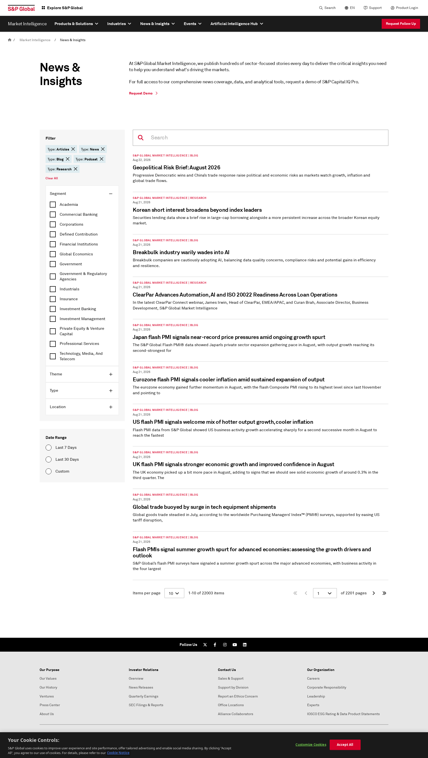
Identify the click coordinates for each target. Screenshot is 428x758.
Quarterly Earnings (143, 696)
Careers (313, 678)
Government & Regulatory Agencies (83, 276)
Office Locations (231, 705)
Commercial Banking (79, 214)
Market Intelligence (35, 40)
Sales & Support (230, 678)
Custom (62, 471)
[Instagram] (225, 645)
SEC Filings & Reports (146, 705)
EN (352, 8)
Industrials (69, 289)
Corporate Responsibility (326, 687)
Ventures (47, 696)
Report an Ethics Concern (238, 696)
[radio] (49, 448)
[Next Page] (373, 593)
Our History (48, 687)
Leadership (316, 696)
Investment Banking (78, 308)
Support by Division (233, 687)
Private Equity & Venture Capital (82, 331)
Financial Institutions (79, 244)
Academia (69, 204)
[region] (214, 745)
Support (375, 8)
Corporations (71, 224)
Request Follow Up (401, 23)
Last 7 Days (66, 447)
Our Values (48, 678)
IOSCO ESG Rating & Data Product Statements (343, 714)
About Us (47, 714)
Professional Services (79, 343)
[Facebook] (215, 645)
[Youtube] (235, 645)
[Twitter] (205, 645)
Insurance (69, 299)
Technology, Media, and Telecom (81, 356)
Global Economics (76, 254)
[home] (9, 40)
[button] (73, 149)
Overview (136, 678)
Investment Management (82, 318)
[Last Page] (384, 593)
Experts (313, 705)
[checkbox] (82, 205)
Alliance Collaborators (235, 714)
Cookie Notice (118, 753)
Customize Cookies (310, 744)
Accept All (345, 744)
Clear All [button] (52, 178)
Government (71, 264)
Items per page (146, 593)
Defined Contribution (79, 234)
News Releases (141, 687)
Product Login (407, 8)
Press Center (50, 705)
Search (330, 8)
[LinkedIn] (245, 645)
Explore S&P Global (65, 7)
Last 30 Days (67, 459)
